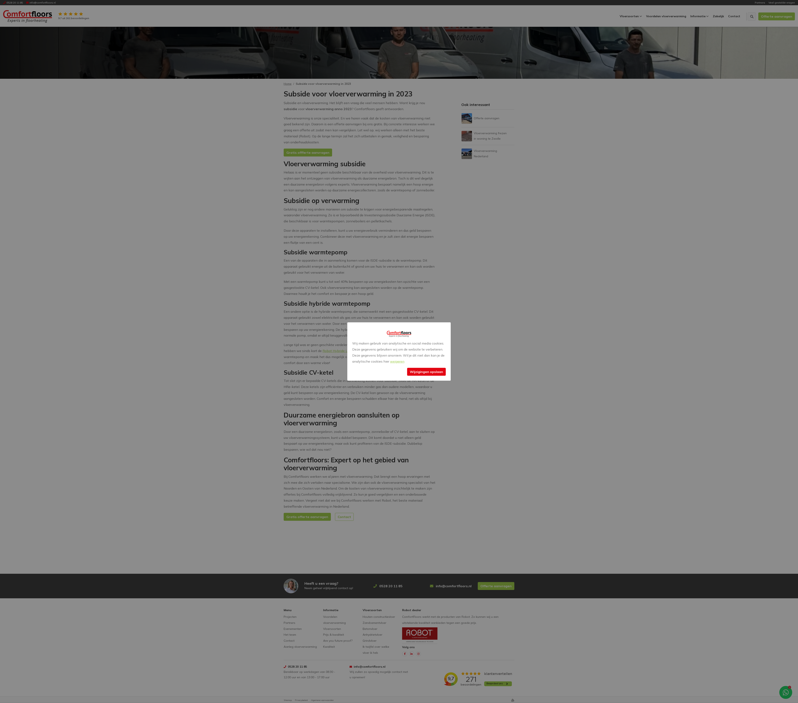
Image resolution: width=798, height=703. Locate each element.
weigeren (397, 361)
